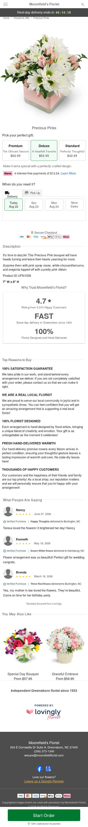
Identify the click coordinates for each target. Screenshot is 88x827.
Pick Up (35, 193)
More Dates (74, 204)
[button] (79, 818)
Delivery (12, 195)
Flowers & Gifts (21, 17)
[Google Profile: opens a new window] (48, 769)
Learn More (68, 173)
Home (6, 17)
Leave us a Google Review (44, 781)
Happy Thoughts (40, 521)
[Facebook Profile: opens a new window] (39, 769)
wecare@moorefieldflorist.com (44, 755)
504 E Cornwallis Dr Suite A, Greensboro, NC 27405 (44, 747)
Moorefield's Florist (44, 4)
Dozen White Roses (41, 550)
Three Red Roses (40, 584)
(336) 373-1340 (44, 751)
